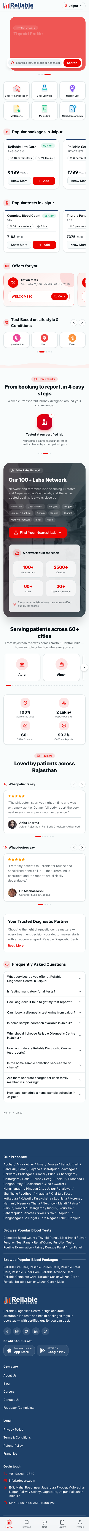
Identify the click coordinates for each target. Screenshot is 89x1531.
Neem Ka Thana (28, 1203)
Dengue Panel (55, 1247)
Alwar (40, 1164)
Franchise (10, 1453)
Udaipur (74, 1218)
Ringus (52, 1208)
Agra (19, 1164)
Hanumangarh (13, 1188)
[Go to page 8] (28, 685)
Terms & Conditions (17, 1437)
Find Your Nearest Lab (38, 532)
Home (7, 1112)
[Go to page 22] (64, 685)
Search (72, 63)
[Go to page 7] (25, 685)
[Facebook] (7, 1331)
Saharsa (28, 1213)
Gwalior (59, 1184)
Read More (16, 945)
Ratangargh (36, 1208)
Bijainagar (25, 1174)
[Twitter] (26, 1331)
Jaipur (51, 1188)
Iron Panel (75, 1247)
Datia (26, 1179)
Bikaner (40, 1174)
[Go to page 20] (59, 685)
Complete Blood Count (19, 1237)
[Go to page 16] (49, 685)
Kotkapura (10, 1198)
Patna (74, 1203)
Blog (6, 1383)
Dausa (36, 1179)
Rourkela (65, 1208)
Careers (8, 1391)
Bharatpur (50, 1169)
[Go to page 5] (51, 351)
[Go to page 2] (40, 351)
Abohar (8, 1164)
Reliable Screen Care (44, 1267)
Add (46, 181)
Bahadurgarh (70, 1164)
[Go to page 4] (49, 351)
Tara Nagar (48, 1218)
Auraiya (52, 1164)
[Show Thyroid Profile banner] (47, 74)
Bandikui (9, 1169)
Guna (47, 1184)
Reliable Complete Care (20, 1276)
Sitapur (62, 1213)
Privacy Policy (13, 1429)
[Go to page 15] (46, 685)
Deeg (48, 1179)
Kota (67, 1193)
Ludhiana (60, 1198)
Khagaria (41, 1193)
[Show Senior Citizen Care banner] (39, 74)
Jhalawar (65, 1188)
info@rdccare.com (22, 1480)
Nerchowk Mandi (55, 1203)
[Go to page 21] (62, 685)
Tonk (62, 1218)
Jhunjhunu (10, 1193)
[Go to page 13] (41, 685)
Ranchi (20, 1208)
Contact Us (11, 1399)
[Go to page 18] (54, 685)
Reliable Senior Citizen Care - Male (39, 1281)
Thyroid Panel (47, 1237)
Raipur (8, 1208)
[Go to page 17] (51, 685)
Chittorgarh (11, 1179)
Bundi (52, 1174)
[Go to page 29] (82, 685)
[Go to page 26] (75, 685)
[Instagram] (17, 1331)
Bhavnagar (67, 1169)
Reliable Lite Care (15, 1267)
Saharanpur (11, 1213)
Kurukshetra (42, 1198)
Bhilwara (9, 1174)
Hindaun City (35, 1188)
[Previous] (73, 322)
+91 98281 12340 (21, 1473)
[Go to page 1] (37, 351)
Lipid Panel (68, 1237)
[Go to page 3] (44, 351)
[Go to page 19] (56, 685)
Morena (75, 1198)
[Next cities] (84, 667)
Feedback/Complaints (18, 1407)
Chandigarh (67, 1174)
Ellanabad (75, 1179)
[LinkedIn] (36, 1331)
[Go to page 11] (36, 685)
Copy (61, 296)
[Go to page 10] (33, 685)
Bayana (34, 1169)
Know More (19, 181)
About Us (9, 1375)
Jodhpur (27, 1193)
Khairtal (56, 1193)
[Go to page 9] (31, 685)
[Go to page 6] (23, 685)
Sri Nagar (30, 1218)
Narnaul (8, 1203)
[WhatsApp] (45, 1331)
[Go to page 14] (43, 685)
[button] (31, 164)
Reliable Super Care (26, 1272)
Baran (22, 1169)
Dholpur (59, 1179)
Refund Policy (13, 1445)
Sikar (40, 1213)
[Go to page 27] (77, 685)
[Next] (82, 322)
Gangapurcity (13, 1184)
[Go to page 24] (69, 685)
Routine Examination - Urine (22, 1247)
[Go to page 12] (38, 685)
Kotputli (26, 1198)
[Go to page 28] (80, 685)
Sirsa (50, 1213)
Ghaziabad (33, 1184)
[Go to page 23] (67, 685)
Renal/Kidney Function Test (53, 1242)
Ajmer (30, 1164)
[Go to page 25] (72, 685)
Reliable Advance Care (57, 1272)
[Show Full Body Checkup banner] (42, 74)
